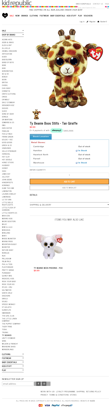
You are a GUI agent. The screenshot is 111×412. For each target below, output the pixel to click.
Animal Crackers (9, 51)
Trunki (5, 332)
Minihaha (6, 230)
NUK (4, 255)
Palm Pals (6, 261)
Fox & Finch (7, 134)
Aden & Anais (8, 42)
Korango (6, 185)
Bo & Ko (5, 73)
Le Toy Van (6, 199)
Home (5, 15)
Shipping (81, 391)
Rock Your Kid (8, 284)
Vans (4, 341)
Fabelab (5, 131)
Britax (5, 82)
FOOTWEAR (44, 15)
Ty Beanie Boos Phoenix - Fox (48, 268)
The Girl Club (8, 315)
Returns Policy (93, 391)
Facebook (38, 384)
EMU (4, 125)
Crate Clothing (9, 93)
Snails (5, 298)
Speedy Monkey (8, 304)
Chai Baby (6, 88)
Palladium (6, 258)
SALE (12, 15)
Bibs (4, 68)
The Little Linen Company (9, 319)
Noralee (5, 252)
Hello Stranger (9, 151)
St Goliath (7, 307)
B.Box (4, 56)
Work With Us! (48, 391)
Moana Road (7, 241)
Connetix (6, 91)
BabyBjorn (7, 59)
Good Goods (7, 142)
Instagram (44, 384)
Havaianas (6, 148)
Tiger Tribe (7, 326)
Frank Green (7, 136)
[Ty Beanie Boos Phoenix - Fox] (49, 246)
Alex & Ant (7, 45)
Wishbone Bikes (9, 346)
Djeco (4, 111)
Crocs (4, 96)
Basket (103, 21)
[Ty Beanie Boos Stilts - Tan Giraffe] (36, 114)
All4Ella (6, 48)
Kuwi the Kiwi (8, 188)
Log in (82, 21)
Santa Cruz (7, 293)
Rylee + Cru (7, 287)
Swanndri (6, 313)
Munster (6, 247)
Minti (4, 235)
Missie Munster (9, 238)
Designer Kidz (8, 105)
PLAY (80, 15)
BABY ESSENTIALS (57, 15)
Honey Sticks (8, 162)
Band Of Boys (8, 62)
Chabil (5, 85)
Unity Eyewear (8, 338)
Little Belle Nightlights (7, 203)
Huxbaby (6, 165)
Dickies (5, 108)
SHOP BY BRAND (8, 34)
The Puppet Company (11, 323)
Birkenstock (7, 71)
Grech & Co (7, 145)
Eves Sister (7, 128)
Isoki (4, 171)
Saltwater (6, 290)
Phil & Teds (7, 264)
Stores (73, 394)
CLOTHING (34, 15)
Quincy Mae (7, 275)
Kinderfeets (7, 182)
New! (17, 15)
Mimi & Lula (7, 227)
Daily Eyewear (8, 102)
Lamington (7, 191)
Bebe (4, 65)
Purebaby (6, 273)
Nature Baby (7, 250)
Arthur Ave (7, 53)
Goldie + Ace (7, 139)
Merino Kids (7, 218)
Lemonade (6, 196)
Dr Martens (7, 119)
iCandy (5, 168)
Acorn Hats (7, 39)
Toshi (4, 329)
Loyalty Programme (65, 391)
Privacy (44, 394)
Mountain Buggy (9, 244)
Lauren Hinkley (9, 194)
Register (92, 21)
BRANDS (24, 15)
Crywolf (5, 99)
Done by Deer (8, 113)
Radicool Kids (8, 278)
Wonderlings (8, 349)
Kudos (92, 401)
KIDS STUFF (71, 15)
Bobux (4, 76)
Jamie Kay (6, 174)
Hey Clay (6, 156)
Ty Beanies (7, 335)
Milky (4, 224)
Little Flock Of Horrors (9, 208)
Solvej (5, 301)
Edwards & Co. (8, 122)
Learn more (68, 130)
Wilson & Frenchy (10, 343)
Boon (4, 79)
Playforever (7, 267)
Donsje (5, 116)
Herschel (6, 154)
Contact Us (98, 3)
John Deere (7, 179)
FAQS (107, 3)
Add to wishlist (69, 187)
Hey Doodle (7, 159)
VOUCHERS (88, 15)
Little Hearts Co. (9, 212)
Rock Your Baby (9, 281)
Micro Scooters (9, 221)
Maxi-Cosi (6, 215)
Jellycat (6, 176)
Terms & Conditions (59, 394)
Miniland (6, 232)
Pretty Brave (8, 270)
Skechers (6, 295)
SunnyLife (6, 310)
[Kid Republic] (17, 3)
